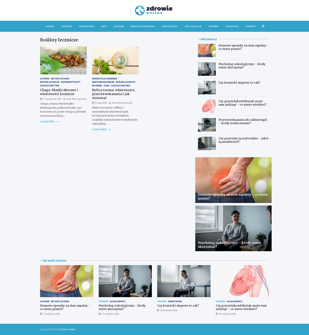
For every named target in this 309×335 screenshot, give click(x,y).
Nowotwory (175, 301)
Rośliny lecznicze (50, 82)
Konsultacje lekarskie (104, 78)
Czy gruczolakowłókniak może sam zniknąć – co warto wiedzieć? (242, 103)
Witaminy (214, 26)
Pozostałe (232, 26)
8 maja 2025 (101, 102)
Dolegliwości (117, 301)
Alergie (50, 26)
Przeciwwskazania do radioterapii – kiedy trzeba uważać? (243, 121)
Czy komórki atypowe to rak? (239, 82)
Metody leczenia (60, 78)
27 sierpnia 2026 (51, 313)
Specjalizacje (193, 26)
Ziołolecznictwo (49, 85)
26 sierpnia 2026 (168, 310)
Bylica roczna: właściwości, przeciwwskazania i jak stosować (113, 94)
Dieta (104, 26)
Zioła (106, 85)
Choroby (66, 26)
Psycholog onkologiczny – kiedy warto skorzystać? (242, 65)
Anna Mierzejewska (76, 98)
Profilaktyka (170, 26)
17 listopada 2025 (52, 98)
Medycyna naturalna (143, 26)
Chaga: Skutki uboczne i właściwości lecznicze (59, 92)
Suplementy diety (70, 82)
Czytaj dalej (47, 121)
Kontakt (251, 26)
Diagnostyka (86, 26)
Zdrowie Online (67, 329)
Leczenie (119, 26)
